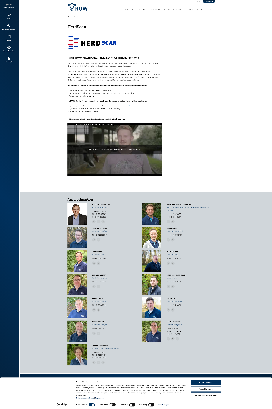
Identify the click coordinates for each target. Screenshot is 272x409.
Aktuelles (129, 10)
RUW (208, 10)
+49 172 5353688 (175, 305)
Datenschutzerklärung (85, 398)
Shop (189, 10)
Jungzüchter (178, 10)
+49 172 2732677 (175, 214)
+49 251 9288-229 (100, 352)
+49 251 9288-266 (100, 211)
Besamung (141, 10)
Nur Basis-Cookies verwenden (206, 395)
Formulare (199, 10)
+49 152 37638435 (175, 235)
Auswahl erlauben (205, 389)
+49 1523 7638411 (100, 235)
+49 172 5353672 (100, 214)
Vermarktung (154, 10)
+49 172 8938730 (175, 258)
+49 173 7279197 (175, 282)
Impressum (99, 398)
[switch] (113, 404)
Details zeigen (163, 405)
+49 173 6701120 (100, 328)
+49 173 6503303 (100, 258)
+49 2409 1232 (173, 328)
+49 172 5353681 (100, 282)
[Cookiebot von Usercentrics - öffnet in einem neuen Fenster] (62, 404)
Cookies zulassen (205, 383)
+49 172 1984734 (175, 331)
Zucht (166, 10)
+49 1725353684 (100, 355)
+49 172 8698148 (100, 305)
